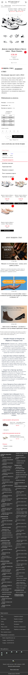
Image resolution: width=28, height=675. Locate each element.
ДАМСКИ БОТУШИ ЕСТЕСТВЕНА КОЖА (6, 543)
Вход (2, 616)
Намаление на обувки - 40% (20, 520)
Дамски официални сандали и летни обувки (21, 583)
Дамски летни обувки (21, 580)
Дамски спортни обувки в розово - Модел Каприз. (7, 223)
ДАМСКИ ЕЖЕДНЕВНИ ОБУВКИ (6, 564)
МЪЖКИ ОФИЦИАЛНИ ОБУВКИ (6, 603)
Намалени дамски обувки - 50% (21, 506)
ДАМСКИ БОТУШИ (5, 540)
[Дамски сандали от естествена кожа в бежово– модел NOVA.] (5, 438)
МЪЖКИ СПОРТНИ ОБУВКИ (5, 606)
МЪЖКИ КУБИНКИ (20, 470)
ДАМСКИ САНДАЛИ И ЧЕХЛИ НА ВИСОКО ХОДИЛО (6, 509)
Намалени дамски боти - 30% (21, 558)
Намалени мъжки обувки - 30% (21, 554)
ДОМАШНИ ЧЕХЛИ (19, 590)
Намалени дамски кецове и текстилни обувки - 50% (21, 512)
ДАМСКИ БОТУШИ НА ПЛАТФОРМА (6, 547)
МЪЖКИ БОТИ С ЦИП (21, 472)
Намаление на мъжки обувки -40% (21, 534)
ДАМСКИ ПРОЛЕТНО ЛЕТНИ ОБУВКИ (6, 589)
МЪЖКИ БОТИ (18, 465)
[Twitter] (5, 645)
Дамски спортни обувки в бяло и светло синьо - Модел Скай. (7, 196)
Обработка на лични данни (20, 629)
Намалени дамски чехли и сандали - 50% (21, 509)
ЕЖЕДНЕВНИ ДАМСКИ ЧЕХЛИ (7, 483)
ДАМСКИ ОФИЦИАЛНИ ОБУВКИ (7, 567)
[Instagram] (8, 645)
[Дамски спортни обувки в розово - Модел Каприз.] (7, 215)
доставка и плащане (5, 629)
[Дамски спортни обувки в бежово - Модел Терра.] (20, 188)
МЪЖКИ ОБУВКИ (5, 596)
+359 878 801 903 (10, 642)
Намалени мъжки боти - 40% (21, 524)
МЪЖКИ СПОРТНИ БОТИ (21, 474)
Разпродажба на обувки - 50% (21, 489)
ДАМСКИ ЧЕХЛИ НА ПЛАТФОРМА (7, 496)
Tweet (12, 153)
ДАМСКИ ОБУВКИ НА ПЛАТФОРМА (6, 586)
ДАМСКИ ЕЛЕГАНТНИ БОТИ (6, 525)
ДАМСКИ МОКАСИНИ (7, 592)
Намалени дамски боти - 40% (21, 527)
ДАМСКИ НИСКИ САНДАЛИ (6, 470)
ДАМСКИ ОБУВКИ (7, 5)
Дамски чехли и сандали (22, 578)
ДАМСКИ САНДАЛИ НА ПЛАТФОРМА (7, 474)
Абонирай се (6, 429)
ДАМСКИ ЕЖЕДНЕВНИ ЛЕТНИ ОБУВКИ (6, 514)
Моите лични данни (14, 669)
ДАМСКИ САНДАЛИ (6, 457)
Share (5, 153)
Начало (2, 5)
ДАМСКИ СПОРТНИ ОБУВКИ (6, 574)
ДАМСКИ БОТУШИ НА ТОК (6, 550)
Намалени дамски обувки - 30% (21, 561)
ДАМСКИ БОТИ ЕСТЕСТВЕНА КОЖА (6, 530)
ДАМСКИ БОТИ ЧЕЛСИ (7, 535)
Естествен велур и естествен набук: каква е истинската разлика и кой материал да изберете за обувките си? (13, 295)
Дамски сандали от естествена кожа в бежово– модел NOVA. (17, 436)
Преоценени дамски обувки (20, 570)
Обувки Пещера (5, 150)
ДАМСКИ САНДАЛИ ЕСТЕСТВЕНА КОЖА (7, 467)
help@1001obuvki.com (10, 637)
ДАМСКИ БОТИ (4, 516)
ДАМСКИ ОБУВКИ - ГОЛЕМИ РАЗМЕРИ (19, 595)
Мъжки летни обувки (21, 587)
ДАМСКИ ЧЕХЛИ (6, 480)
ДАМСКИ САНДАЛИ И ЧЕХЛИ (6, 455)
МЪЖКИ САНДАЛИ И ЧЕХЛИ (20, 458)
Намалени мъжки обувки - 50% (21, 499)
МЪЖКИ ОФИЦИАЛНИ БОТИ (20, 477)
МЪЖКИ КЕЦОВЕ (20, 455)
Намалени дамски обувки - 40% (21, 537)
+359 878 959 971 (10, 640)
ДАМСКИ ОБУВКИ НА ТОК (6, 583)
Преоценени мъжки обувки (20, 573)
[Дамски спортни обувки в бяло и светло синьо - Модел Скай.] (7, 188)
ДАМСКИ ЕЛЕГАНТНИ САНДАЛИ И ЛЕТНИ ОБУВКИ (6, 500)
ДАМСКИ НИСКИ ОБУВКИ (5, 579)
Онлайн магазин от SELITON (14, 673)
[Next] (23, 425)
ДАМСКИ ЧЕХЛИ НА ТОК (7, 493)
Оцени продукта (5, 155)
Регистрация (3, 619)
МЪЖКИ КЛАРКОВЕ (20, 480)
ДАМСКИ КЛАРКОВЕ (6, 532)
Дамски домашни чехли (21, 592)
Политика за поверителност (20, 626)
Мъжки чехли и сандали (22, 585)
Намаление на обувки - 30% (20, 548)
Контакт (2, 624)
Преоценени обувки (20, 567)
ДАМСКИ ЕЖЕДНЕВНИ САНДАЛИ (7, 460)
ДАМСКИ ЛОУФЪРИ (6, 594)
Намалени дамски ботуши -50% (20, 492)
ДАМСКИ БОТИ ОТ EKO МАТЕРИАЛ (7, 538)
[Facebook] (2, 645)
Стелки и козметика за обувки (20, 483)
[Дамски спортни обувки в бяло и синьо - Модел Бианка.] (5, 37)
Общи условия (4, 626)
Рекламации (16, 624)
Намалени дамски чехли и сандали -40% (21, 541)
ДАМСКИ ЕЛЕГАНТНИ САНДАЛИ (7, 464)
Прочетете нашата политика (14, 666)
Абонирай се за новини (8, 446)
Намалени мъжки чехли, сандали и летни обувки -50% (21, 516)
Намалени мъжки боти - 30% (21, 551)
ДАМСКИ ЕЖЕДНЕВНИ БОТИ (6, 521)
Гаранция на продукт (8, 176)
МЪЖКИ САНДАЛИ (21, 460)
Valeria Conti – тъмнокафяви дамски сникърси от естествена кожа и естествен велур (17, 423)
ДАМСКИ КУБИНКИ (6, 527)
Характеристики (7, 166)
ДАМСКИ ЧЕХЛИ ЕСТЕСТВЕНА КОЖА (6, 489)
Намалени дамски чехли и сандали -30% (21, 564)
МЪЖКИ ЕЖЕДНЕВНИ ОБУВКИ (6, 599)
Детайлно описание (7, 163)
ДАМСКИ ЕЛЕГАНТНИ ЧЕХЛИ (7, 486)
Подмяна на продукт (8, 170)
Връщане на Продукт (18, 621)
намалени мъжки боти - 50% (21, 502)
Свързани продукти (7, 160)
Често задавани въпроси (9, 173)
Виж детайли (7, 203)
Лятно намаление (19, 576)
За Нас (2, 621)
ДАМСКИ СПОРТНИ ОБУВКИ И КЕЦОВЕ (19, 5)
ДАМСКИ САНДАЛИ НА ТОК (7, 477)
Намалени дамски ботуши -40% (20, 531)
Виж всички (5, 448)
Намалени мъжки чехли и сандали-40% (21, 544)
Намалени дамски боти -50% (21, 496)
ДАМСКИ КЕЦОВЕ (7, 576)
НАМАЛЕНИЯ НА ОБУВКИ (21, 486)
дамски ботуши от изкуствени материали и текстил (6, 557)
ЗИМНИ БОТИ (5, 518)
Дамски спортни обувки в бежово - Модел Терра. (21, 196)
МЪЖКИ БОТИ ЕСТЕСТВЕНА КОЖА (20, 468)
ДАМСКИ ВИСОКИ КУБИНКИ (5, 553)
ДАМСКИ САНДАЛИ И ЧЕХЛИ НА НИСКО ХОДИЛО (6, 505)
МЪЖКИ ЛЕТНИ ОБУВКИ (21, 453)
